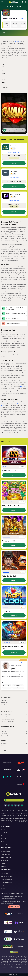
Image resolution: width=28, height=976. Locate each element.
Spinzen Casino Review (14, 152)
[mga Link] (19, 922)
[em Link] (14, 668)
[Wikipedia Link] (19, 946)
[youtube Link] (18, 805)
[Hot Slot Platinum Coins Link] (14, 455)
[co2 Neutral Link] (8, 939)
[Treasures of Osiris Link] (14, 525)
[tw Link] (12, 668)
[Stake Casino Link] (5, 173)
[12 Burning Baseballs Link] (14, 560)
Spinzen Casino (14, 146)
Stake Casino (13, 171)
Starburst (22, 386)
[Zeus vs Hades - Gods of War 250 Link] (14, 631)
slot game (18, 41)
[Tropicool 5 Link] (14, 595)
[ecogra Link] (8, 931)
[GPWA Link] (8, 947)
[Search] (25, 2)
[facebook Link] (5, 805)
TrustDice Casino (15, 194)
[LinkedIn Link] (12, 805)
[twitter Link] (15, 805)
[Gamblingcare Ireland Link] (19, 914)
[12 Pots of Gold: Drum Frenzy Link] (14, 490)
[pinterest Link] (22, 805)
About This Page (8, 32)
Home (2, 6)
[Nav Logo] (13, 2)
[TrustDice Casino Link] (5, 196)
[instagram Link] (8, 805)
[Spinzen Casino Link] (5, 147)
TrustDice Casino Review (14, 200)
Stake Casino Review (14, 177)
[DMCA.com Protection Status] (14, 952)
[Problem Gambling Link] (8, 922)
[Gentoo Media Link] (19, 931)
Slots (8, 6)
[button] (2, 2)
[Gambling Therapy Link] (8, 914)
